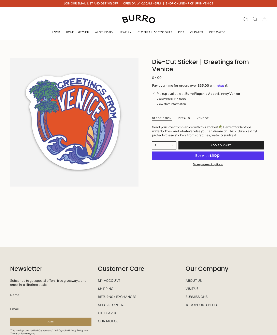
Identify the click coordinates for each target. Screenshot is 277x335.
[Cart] (264, 19)
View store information (171, 104)
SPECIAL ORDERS (112, 305)
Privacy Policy (75, 330)
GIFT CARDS (107, 313)
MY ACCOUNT (109, 280)
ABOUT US (194, 280)
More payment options (208, 164)
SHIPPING (105, 289)
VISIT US (192, 289)
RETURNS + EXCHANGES (117, 297)
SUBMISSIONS (197, 297)
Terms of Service (19, 333)
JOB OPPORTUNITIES (202, 305)
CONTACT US (108, 321)
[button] (56, 32)
